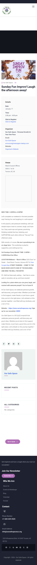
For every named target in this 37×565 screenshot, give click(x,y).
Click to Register (10, 122)
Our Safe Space (8, 83)
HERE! (18, 311)
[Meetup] (13, 547)
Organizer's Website (11, 149)
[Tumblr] (23, 547)
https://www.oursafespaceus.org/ (20, 308)
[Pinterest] (20, 547)
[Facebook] (6, 547)
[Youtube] (16, 547)
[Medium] (27, 547)
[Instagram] (9, 547)
